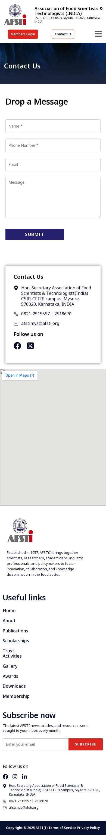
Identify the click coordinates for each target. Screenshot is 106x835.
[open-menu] (98, 35)
